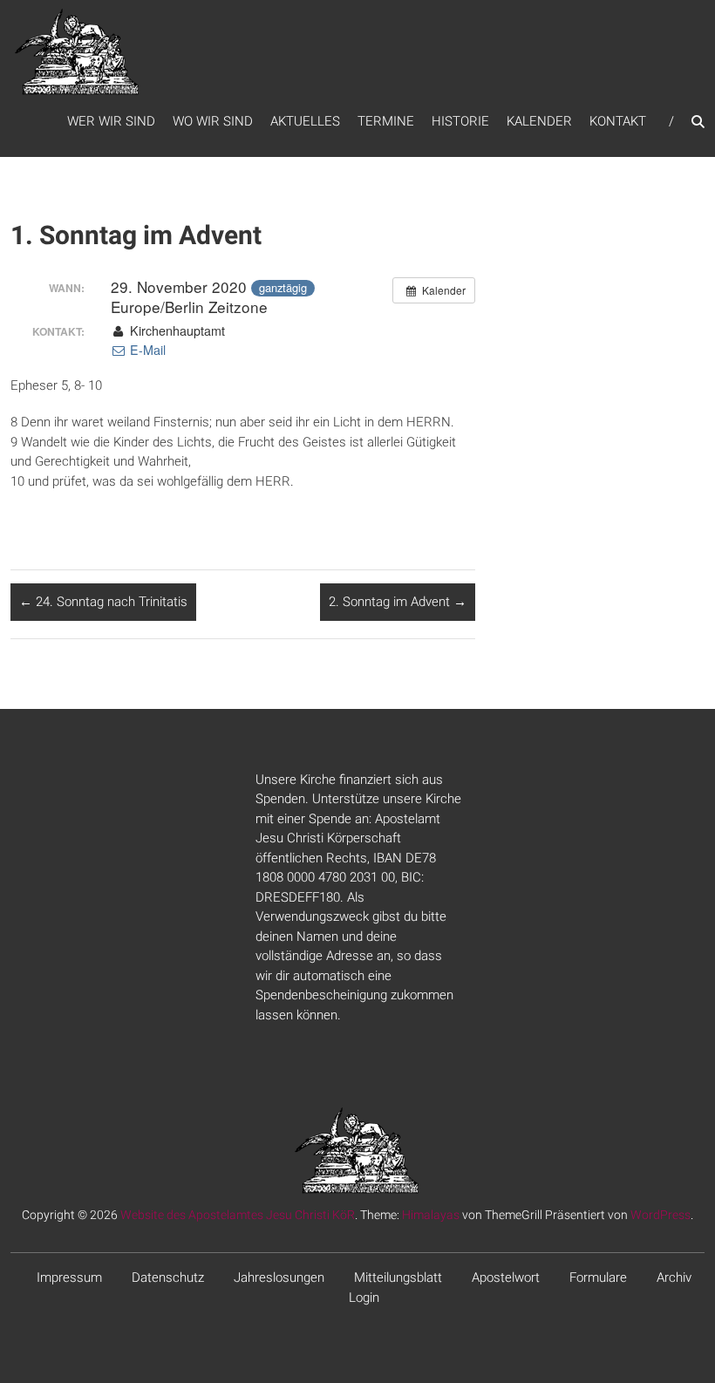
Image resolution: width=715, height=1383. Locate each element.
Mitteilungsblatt (398, 1277)
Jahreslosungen (279, 1277)
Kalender (539, 121)
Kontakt (617, 121)
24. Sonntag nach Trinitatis (103, 602)
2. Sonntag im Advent (397, 602)
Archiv (674, 1277)
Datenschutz (168, 1277)
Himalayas (431, 1215)
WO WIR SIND (213, 121)
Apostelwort (506, 1277)
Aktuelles (305, 121)
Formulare (598, 1277)
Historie (460, 121)
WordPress (660, 1215)
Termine (386, 121)
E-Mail (146, 349)
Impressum (69, 1277)
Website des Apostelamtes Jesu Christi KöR (237, 1215)
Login (364, 1297)
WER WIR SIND (111, 121)
